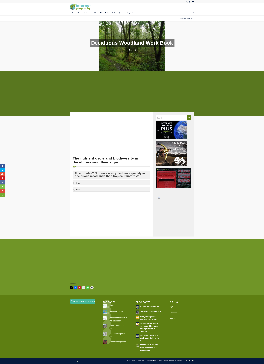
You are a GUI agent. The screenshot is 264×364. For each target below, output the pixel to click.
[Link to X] (186, 1)
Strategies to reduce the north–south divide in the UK (149, 338)
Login (171, 306)
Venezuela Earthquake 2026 (150, 311)
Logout (171, 318)
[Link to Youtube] (192, 1)
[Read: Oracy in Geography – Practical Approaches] (137, 317)
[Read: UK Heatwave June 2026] (137, 307)
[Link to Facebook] (189, 1)
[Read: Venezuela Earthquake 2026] (137, 312)
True (78, 183)
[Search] (193, 12)
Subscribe (173, 312)
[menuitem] (73, 12)
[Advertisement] (131, 95)
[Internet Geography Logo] (80, 6)
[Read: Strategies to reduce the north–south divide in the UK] (137, 336)
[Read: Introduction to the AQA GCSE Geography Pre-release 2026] (137, 345)
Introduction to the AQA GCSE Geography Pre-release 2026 (149, 347)
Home (112, 305)
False (78, 189)
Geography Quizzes (118, 341)
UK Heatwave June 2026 (149, 306)
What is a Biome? (117, 311)
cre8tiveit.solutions (93, 361)
